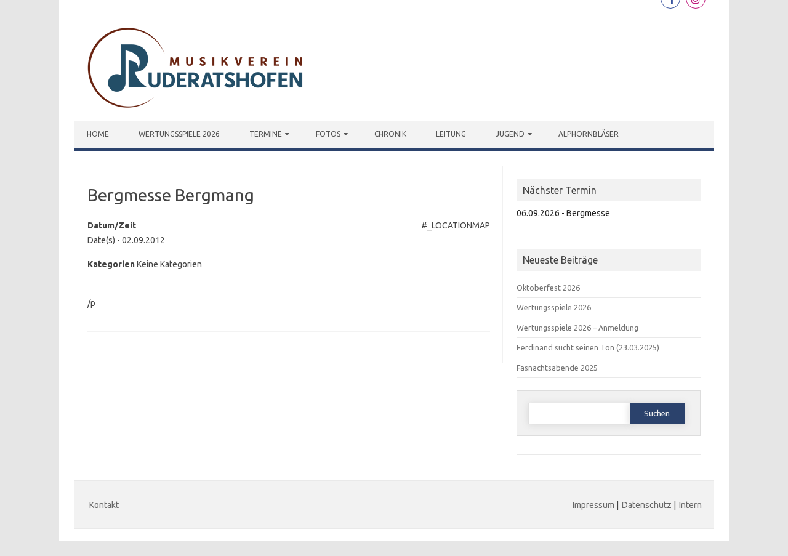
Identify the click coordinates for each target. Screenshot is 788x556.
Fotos (328, 134)
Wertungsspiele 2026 (179, 134)
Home (98, 134)
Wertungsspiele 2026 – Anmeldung (577, 327)
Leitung (451, 134)
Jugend (510, 134)
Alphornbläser (588, 134)
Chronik (390, 134)
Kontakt (104, 505)
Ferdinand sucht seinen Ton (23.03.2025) (588, 347)
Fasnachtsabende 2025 (557, 367)
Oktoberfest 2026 (548, 287)
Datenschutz (647, 505)
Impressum (593, 505)
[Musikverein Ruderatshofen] (197, 118)
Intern (690, 505)
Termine (265, 134)
